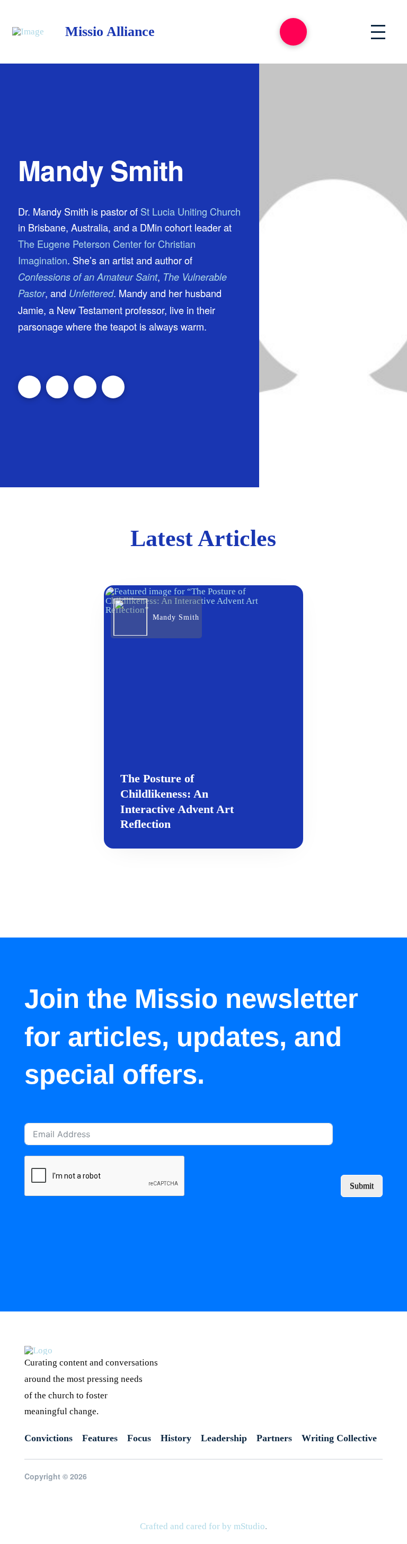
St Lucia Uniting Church (190, 211)
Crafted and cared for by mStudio (202, 1526)
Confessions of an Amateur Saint (87, 276)
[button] (293, 31)
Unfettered (91, 293)
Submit (362, 1185)
